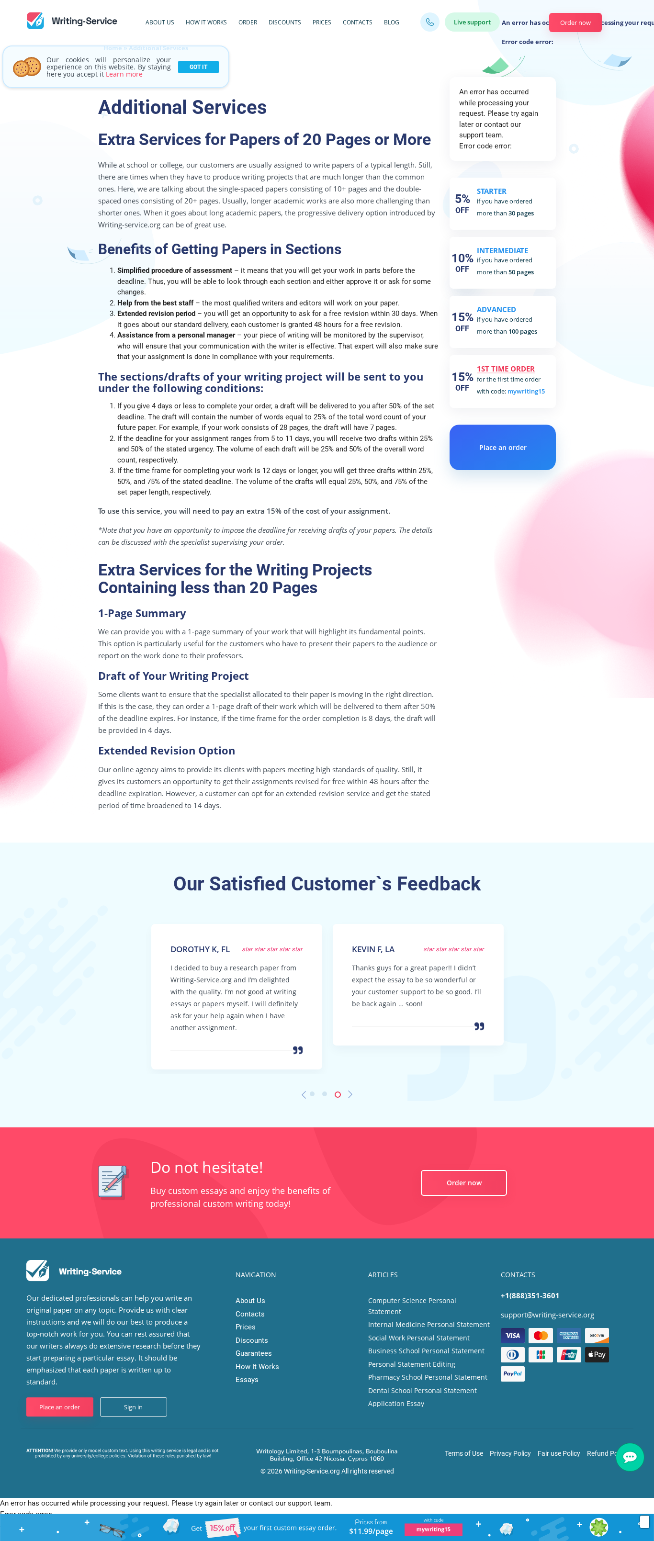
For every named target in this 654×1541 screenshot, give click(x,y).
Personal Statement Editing (411, 1364)
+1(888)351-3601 (530, 1295)
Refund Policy (607, 1453)
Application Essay (396, 1403)
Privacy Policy (510, 1453)
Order (247, 22)
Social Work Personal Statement (419, 1337)
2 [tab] (327, 1096)
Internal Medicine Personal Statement (429, 1324)
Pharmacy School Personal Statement (427, 1377)
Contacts (357, 22)
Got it (198, 67)
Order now (575, 22)
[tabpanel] (236, 990)
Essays (247, 1379)
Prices (322, 22)
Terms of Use (464, 1453)
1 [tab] (314, 1096)
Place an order (503, 447)
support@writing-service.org (547, 1314)
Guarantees (254, 1353)
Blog (391, 22)
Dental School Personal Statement (422, 1390)
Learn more (124, 74)
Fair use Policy (559, 1453)
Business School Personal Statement (426, 1350)
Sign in (133, 1407)
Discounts (285, 22)
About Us (160, 22)
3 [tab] (339, 1096)
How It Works (206, 22)
